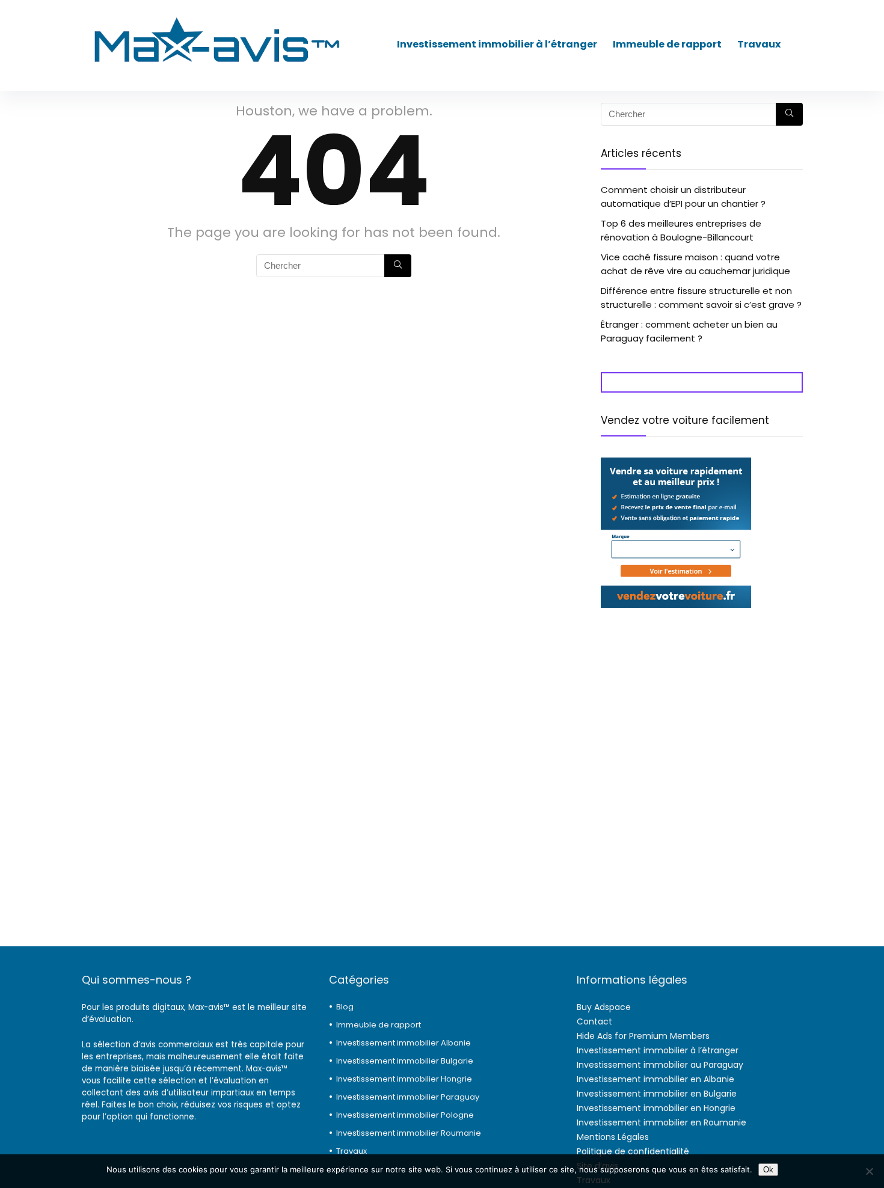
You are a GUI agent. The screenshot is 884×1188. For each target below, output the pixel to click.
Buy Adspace (604, 1007)
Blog (345, 1006)
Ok (768, 1169)
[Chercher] (397, 265)
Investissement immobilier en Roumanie (661, 1122)
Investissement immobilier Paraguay (407, 1097)
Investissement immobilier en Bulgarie (657, 1094)
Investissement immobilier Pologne (405, 1115)
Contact (594, 1021)
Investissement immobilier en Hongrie (656, 1108)
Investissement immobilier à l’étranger (497, 44)
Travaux (759, 44)
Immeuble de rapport (667, 44)
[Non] (869, 1171)
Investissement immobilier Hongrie (404, 1079)
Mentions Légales (613, 1137)
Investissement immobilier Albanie (403, 1043)
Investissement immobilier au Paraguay (660, 1065)
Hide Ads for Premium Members (643, 1036)
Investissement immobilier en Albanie (655, 1079)
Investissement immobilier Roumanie (408, 1133)
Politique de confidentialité (633, 1151)
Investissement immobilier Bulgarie (404, 1061)
